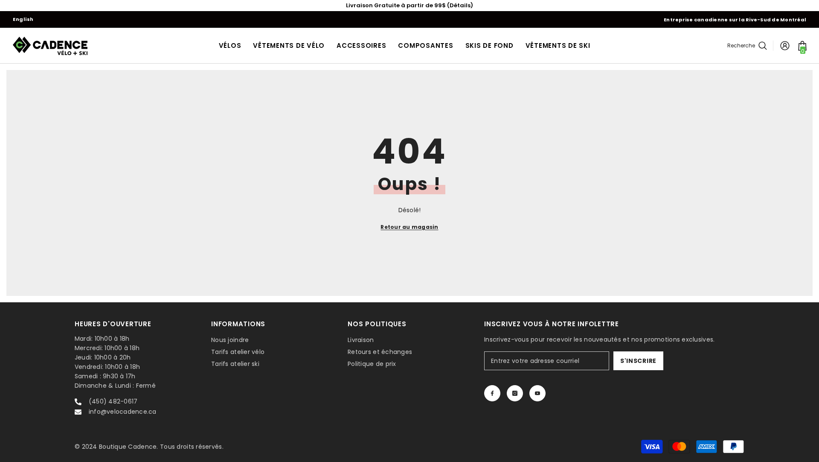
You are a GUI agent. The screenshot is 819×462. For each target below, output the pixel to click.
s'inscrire (638, 361)
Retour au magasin (409, 227)
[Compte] (784, 45)
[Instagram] (515, 393)
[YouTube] (537, 393)
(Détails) (460, 5)
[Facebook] (492, 393)
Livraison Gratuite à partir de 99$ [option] (409, 5)
